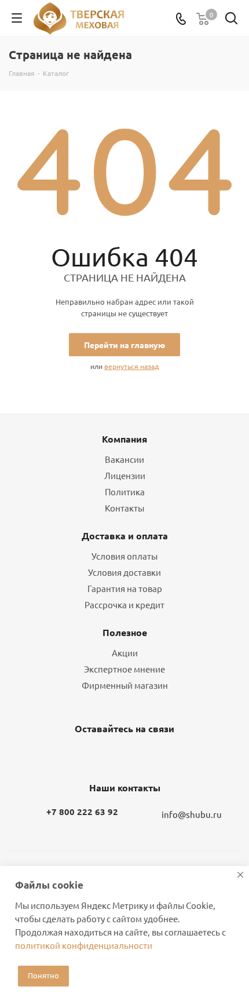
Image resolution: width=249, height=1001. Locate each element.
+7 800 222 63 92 (82, 811)
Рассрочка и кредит (124, 604)
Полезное (124, 632)
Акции (125, 652)
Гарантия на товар (124, 588)
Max (150, 756)
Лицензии (124, 475)
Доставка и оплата (125, 535)
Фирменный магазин (125, 685)
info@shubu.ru (192, 814)
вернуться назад (131, 366)
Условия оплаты (124, 555)
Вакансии (124, 459)
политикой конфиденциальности (83, 945)
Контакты (124, 507)
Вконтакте (92, 756)
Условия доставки (124, 572)
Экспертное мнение (124, 668)
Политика (125, 491)
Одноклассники (121, 756)
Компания (124, 439)
